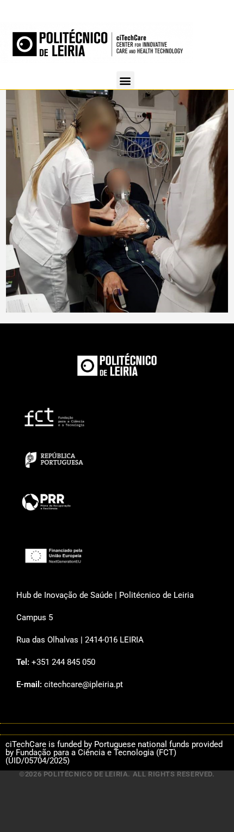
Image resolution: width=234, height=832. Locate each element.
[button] (125, 80)
